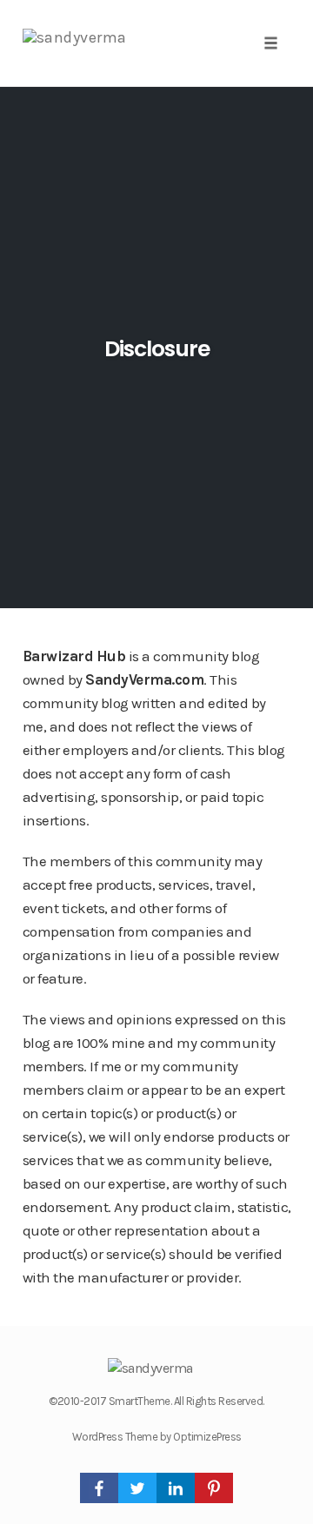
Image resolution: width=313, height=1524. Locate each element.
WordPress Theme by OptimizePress (157, 1436)
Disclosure (157, 349)
